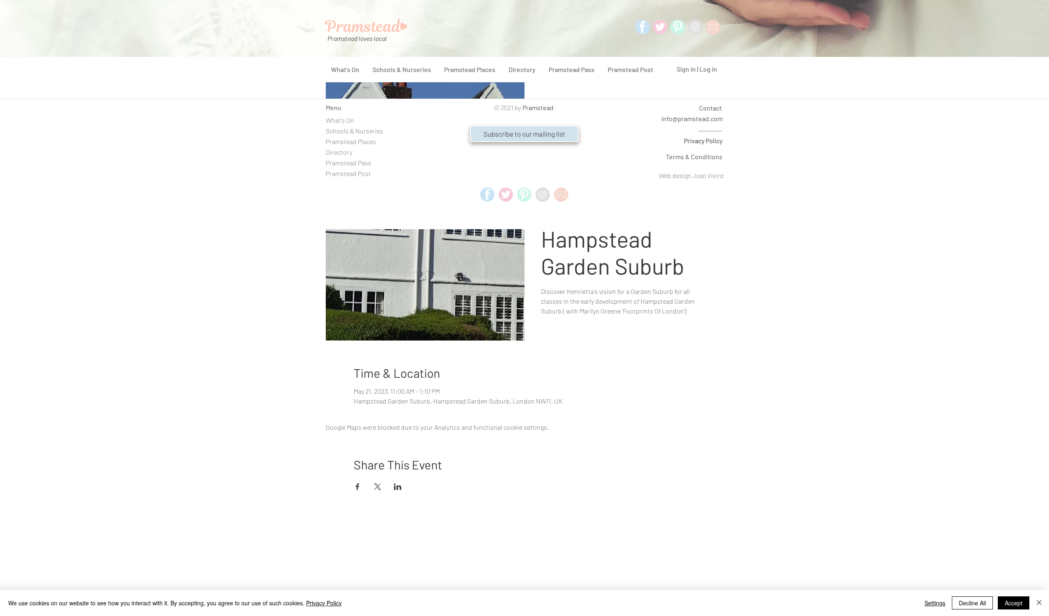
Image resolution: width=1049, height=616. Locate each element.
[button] (524, 134)
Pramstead (538, 107)
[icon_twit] (660, 27)
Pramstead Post (348, 173)
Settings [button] (934, 603)
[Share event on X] (377, 486)
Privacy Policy (703, 140)
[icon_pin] (677, 27)
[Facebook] (642, 27)
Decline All (972, 603)
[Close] (1039, 602)
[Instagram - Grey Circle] (695, 27)
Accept (1013, 603)
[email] (561, 194)
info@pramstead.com (692, 118)
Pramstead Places (351, 141)
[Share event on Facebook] (357, 486)
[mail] (713, 27)
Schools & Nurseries (354, 131)
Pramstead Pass (348, 163)
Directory (339, 152)
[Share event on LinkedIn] (398, 486)
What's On (340, 120)
